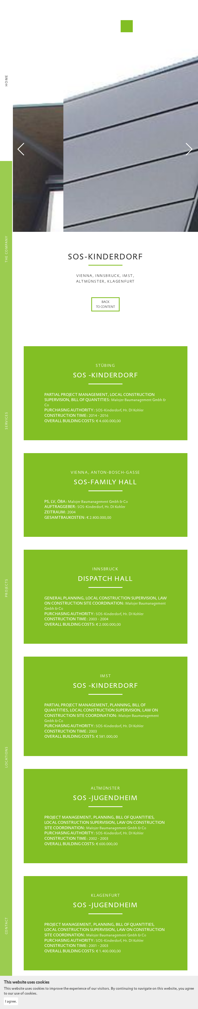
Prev (20, 149)
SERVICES (6, 420)
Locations (6, 757)
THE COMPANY (6, 248)
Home (6, 80)
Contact (6, 926)
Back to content (105, 304)
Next (189, 149)
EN (28, 16)
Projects (6, 588)
